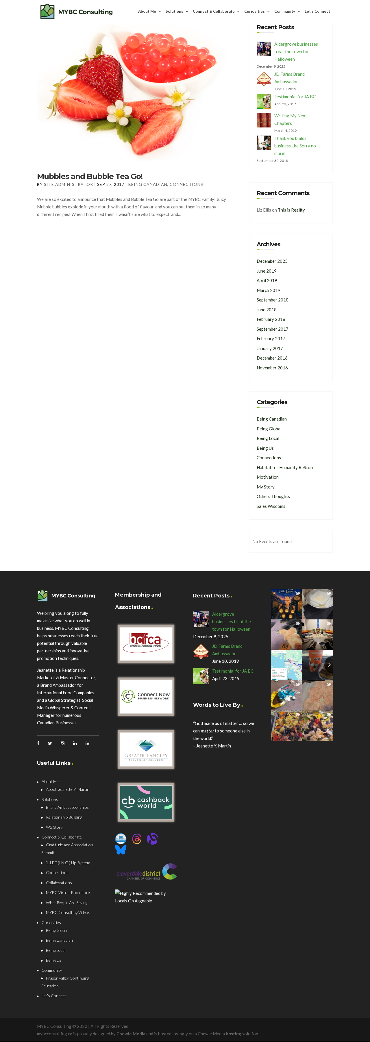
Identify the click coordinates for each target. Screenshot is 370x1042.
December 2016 (272, 357)
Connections (186, 184)
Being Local (268, 438)
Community (284, 12)
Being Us (265, 448)
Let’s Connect (317, 12)
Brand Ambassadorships (67, 807)
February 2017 (271, 338)
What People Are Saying (66, 902)
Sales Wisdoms (271, 506)
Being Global (269, 428)
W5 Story (54, 827)
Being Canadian (147, 184)
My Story (266, 486)
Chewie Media (130, 1033)
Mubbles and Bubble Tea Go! (90, 176)
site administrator (68, 184)
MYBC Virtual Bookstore (68, 892)
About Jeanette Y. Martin (67, 789)
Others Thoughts (273, 496)
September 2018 (272, 299)
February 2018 (271, 319)
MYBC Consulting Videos (68, 912)
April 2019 (267, 280)
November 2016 (272, 367)
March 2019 (268, 290)
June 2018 (267, 309)
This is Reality (291, 209)
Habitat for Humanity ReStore (285, 467)
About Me (147, 12)
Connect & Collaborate (214, 12)
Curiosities (254, 12)
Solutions (174, 12)
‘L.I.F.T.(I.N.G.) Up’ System (68, 862)
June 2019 (267, 270)
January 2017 (270, 348)
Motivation (268, 477)
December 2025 (272, 261)
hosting (233, 1033)
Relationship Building (64, 817)
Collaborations (59, 882)
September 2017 (272, 329)
